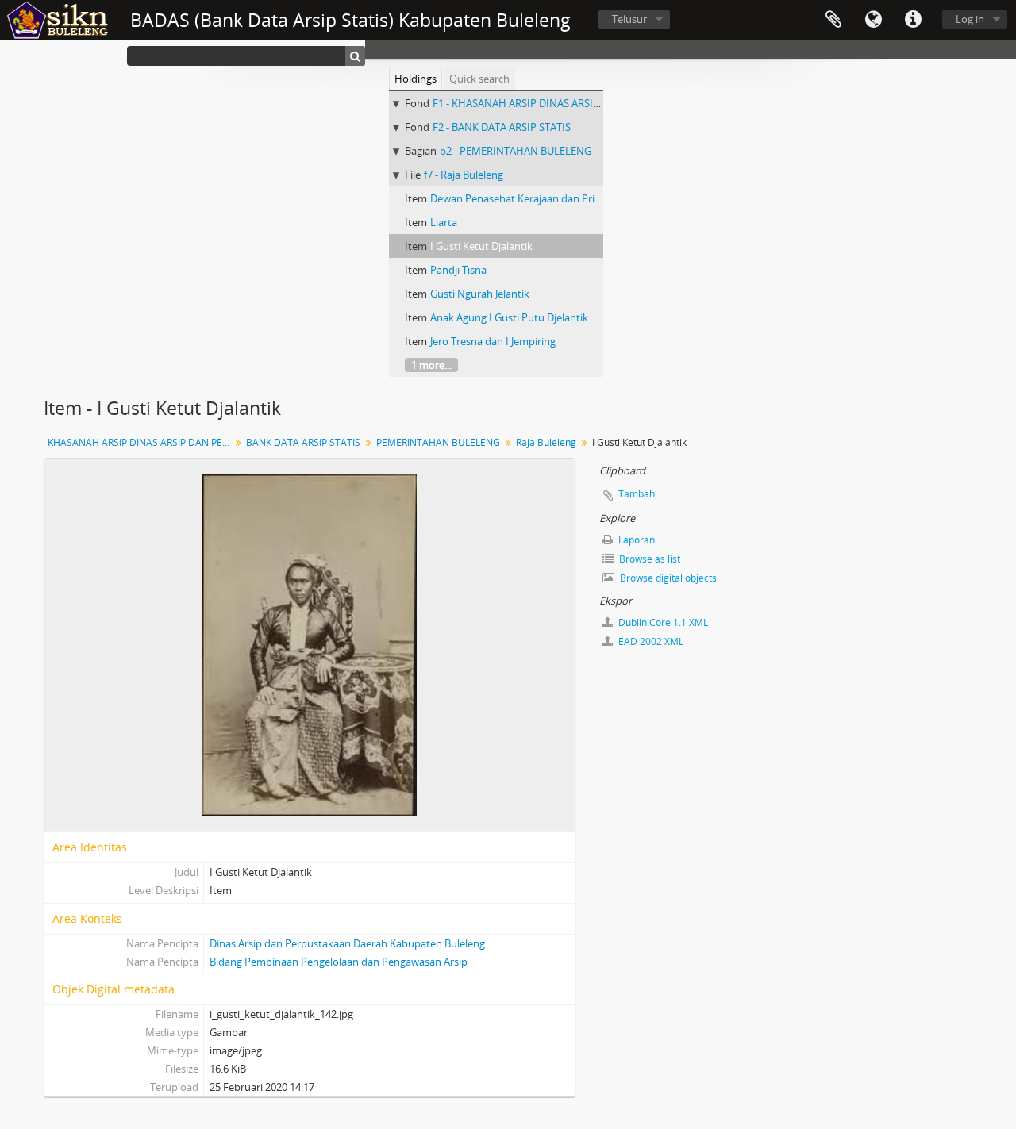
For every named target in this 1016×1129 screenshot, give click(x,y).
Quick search (479, 78)
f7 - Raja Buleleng (463, 174)
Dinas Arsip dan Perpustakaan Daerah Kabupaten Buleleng (347, 943)
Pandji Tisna (458, 270)
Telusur (629, 19)
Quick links (913, 20)
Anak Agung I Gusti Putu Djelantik (509, 317)
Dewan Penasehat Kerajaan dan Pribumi (524, 198)
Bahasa (873, 20)
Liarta (443, 222)
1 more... (431, 365)
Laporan (635, 540)
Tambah (636, 494)
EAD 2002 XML (649, 641)
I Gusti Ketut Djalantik (481, 246)
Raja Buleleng (546, 442)
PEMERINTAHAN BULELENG (438, 442)
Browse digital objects (667, 578)
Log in (970, 19)
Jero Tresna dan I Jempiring (493, 341)
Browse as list (648, 559)
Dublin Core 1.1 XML (662, 622)
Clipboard (833, 20)
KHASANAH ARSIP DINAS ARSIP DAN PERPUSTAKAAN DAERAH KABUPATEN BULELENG (141, 442)
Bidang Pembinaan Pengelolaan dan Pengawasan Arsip (339, 961)
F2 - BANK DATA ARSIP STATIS (502, 127)
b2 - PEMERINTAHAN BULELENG (515, 151)
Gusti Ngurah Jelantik (479, 293)
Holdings (415, 78)
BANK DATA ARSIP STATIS (303, 442)
